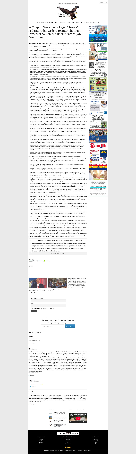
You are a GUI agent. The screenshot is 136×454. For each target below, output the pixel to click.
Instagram (41, 442)
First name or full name (37, 298)
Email (32, 303)
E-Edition (49, 22)
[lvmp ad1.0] (98, 128)
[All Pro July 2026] (98, 59)
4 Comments (50, 39)
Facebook (41, 439)
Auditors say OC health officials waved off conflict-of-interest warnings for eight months (59, 413)
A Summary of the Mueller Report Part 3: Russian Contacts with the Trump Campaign (37, 290)
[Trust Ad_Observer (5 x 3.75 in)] (98, 114)
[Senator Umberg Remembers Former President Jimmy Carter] (78, 283)
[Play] (70, 422)
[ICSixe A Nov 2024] (98, 33)
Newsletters (68, 440)
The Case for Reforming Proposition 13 (58, 421)
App (68, 442)
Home (38, 22)
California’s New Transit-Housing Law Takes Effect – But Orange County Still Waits (60, 425)
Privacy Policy (95, 439)
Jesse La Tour (33, 39)
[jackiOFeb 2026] (98, 50)
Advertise (62, 22)
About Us (74, 450)
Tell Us (97, 22)
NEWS (56, 22)
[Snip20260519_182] (98, 141)
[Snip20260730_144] (98, 76)
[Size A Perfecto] (98, 42)
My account (84, 22)
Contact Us (62, 450)
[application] (78, 418)
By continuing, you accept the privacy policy (43, 308)
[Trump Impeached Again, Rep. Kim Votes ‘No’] (57, 283)
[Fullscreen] (85, 422)
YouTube (41, 443)
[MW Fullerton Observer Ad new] (98, 195)
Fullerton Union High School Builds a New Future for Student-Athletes (60, 417)
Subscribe (70, 22)
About (42, 22)
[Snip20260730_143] (98, 100)
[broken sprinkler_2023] (98, 91)
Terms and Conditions (87, 450)
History (66, 450)
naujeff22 (32, 380)
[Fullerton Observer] (68, 13)
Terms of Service (95, 440)
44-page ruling (39, 49)
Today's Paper (68, 443)
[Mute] (83, 422)
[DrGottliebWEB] (98, 67)
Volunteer (91, 22)
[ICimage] (98, 169)
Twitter (41, 440)
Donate (77, 22)
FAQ (95, 443)
